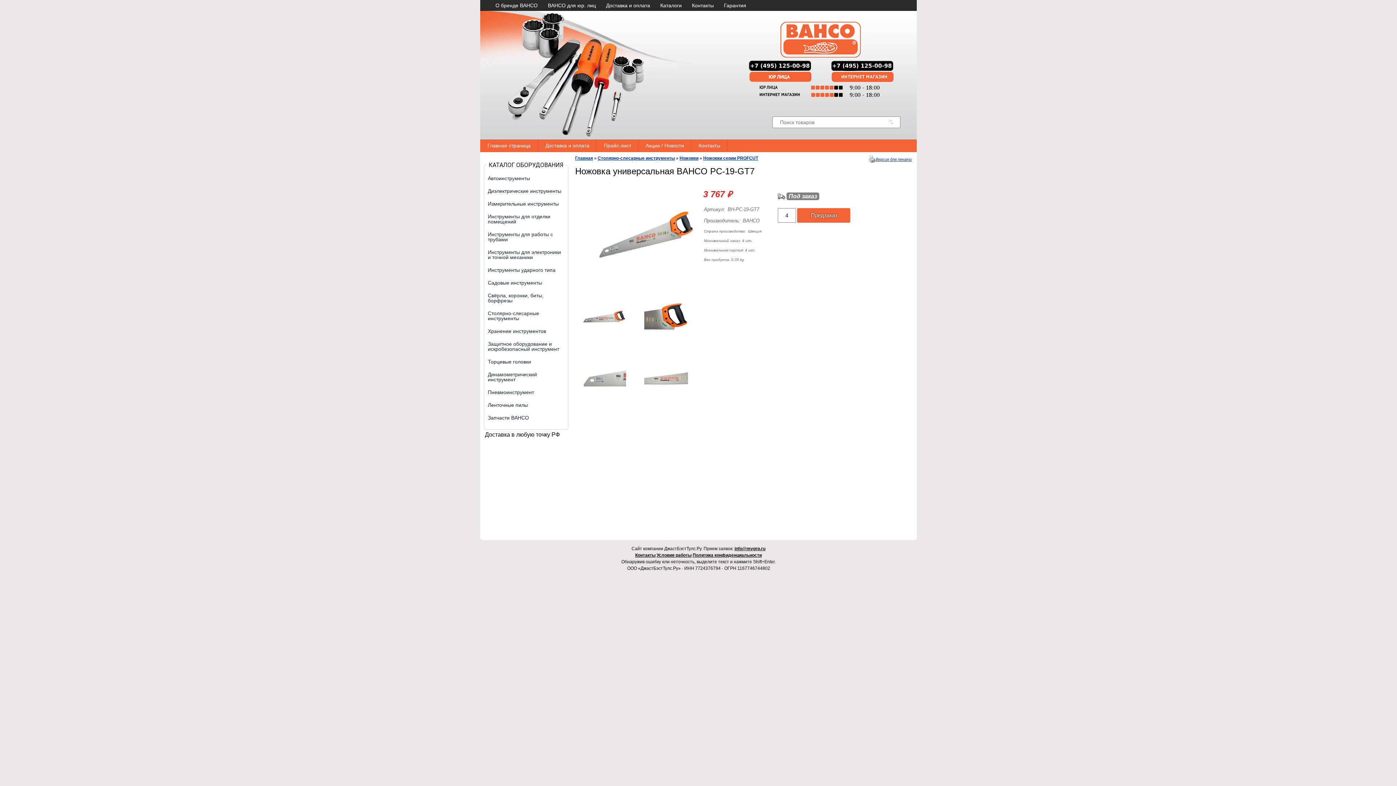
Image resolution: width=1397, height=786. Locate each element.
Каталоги (671, 5)
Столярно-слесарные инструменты (636, 158)
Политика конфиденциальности (727, 555)
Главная (584, 158)
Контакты (703, 5)
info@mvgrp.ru (750, 548)
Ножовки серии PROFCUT (730, 158)
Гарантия (735, 5)
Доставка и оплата (628, 5)
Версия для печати (894, 159)
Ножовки (689, 158)
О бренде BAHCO (516, 5)
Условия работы (674, 555)
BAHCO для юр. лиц (572, 5)
